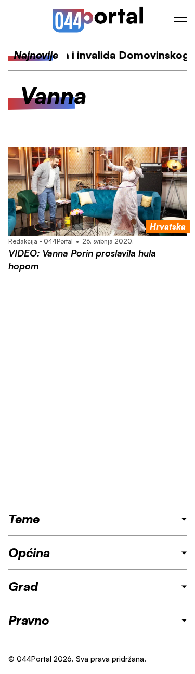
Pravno (28, 620)
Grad (23, 586)
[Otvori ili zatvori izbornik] (180, 20)
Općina (29, 552)
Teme (24, 519)
